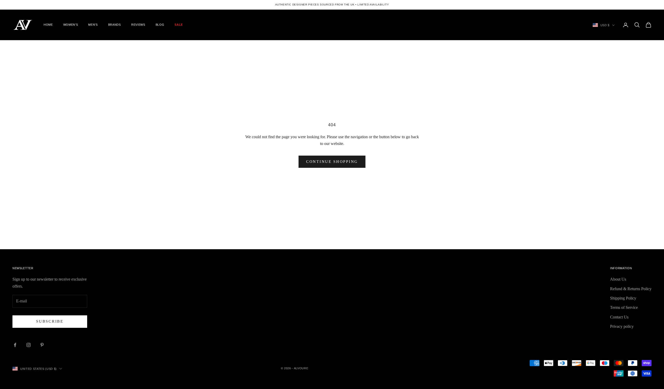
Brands (114, 24)
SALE (179, 24)
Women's (70, 24)
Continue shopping (332, 161)
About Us (618, 279)
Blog (160, 24)
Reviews (138, 24)
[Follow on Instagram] (28, 345)
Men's (93, 24)
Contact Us (619, 317)
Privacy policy (622, 326)
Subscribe (49, 321)
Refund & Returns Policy (631, 289)
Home (48, 24)
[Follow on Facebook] (15, 345)
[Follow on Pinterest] (42, 345)
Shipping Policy (623, 298)
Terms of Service (624, 307)
